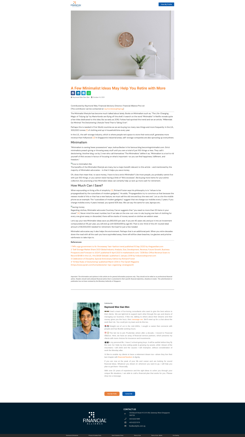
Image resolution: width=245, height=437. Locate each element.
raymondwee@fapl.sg (113, 109)
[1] (86, 130)
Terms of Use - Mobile (156, 435)
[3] (112, 190)
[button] (73, 93)
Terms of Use (137, 435)
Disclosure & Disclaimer (72, 435)
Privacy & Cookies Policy (95, 435)
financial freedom (125, 357)
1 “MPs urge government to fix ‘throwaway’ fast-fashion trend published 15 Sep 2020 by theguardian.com (117, 246)
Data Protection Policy (117, 435)
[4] (78, 213)
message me (137, 319)
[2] (94, 137)
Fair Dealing (176, 435)
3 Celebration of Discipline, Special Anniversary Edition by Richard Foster (103, 258)
